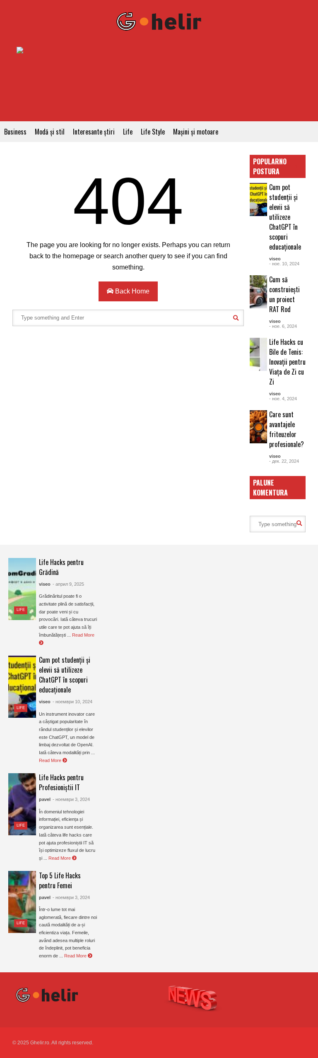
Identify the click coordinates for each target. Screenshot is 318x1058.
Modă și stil (50, 132)
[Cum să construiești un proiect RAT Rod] (258, 291)
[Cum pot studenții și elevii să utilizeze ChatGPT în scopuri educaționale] (258, 199)
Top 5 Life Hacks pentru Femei (60, 880)
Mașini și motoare (195, 132)
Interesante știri (94, 132)
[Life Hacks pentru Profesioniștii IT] (22, 804)
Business (15, 132)
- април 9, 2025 (68, 584)
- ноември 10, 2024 (72, 701)
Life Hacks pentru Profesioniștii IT (61, 782)
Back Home (131, 291)
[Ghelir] (159, 23)
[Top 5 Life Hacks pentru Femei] (22, 902)
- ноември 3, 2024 (71, 799)
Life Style (153, 132)
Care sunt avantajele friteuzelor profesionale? (286, 429)
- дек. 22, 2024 (284, 461)
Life (127, 132)
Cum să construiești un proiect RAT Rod (284, 294)
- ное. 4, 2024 (283, 398)
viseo (275, 258)
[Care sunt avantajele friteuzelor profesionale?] (258, 426)
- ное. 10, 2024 (284, 263)
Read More (51, 760)
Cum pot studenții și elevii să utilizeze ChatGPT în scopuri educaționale (285, 217)
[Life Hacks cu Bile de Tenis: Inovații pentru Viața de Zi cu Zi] (258, 354)
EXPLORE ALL (288, 166)
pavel (45, 799)
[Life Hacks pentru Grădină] (22, 589)
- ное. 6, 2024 (283, 326)
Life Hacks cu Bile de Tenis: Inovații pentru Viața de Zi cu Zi (287, 362)
